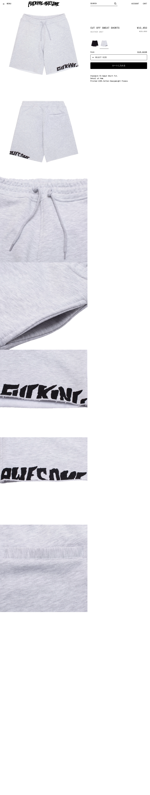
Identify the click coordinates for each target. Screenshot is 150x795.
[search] (115, 3)
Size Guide (142, 52)
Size (92, 52)
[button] (94, 43)
